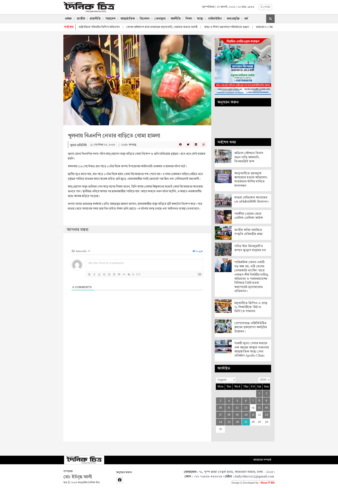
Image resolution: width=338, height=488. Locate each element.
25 (229, 422)
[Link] (128, 274)
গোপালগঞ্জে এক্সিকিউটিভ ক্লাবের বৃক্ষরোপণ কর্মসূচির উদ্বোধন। (250, 327)
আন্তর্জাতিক (127, 18)
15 (259, 407)
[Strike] (104, 274)
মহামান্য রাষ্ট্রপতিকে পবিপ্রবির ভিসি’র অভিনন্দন (80, 27)
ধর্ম (246, 18)
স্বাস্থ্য (200, 18)
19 (237, 414)
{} (133, 274)
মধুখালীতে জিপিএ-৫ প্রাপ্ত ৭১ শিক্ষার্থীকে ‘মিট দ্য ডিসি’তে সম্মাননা (250, 307)
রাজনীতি (95, 18)
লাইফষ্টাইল (214, 18)
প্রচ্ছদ (68, 18)
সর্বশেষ (69, 27)
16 (266, 407)
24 (220, 422)
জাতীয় (81, 18)
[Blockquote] (119, 274)
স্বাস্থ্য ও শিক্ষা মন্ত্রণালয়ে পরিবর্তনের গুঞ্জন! (212, 27)
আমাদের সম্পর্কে (262, 460)
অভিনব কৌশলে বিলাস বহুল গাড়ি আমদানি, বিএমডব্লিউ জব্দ (248, 157)
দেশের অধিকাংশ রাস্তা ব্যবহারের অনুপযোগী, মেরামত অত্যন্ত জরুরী (147, 27)
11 (229, 407)
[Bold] (89, 274)
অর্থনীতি (175, 18)
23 (266, 414)
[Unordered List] (114, 274)
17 (220, 414)
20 (246, 414)
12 (237, 407)
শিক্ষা (188, 18)
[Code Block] (123, 274)
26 (237, 422)
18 (229, 414)
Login (199, 251)
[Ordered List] (109, 274)
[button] (180, 144)
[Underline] (99, 274)
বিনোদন (144, 18)
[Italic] (94, 274)
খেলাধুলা (160, 18)
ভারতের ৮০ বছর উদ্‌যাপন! (256, 27)
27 (245, 422)
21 (253, 414)
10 (220, 407)
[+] (138, 274)
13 (246, 407)
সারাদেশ (110, 18)
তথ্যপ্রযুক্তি (233, 18)
